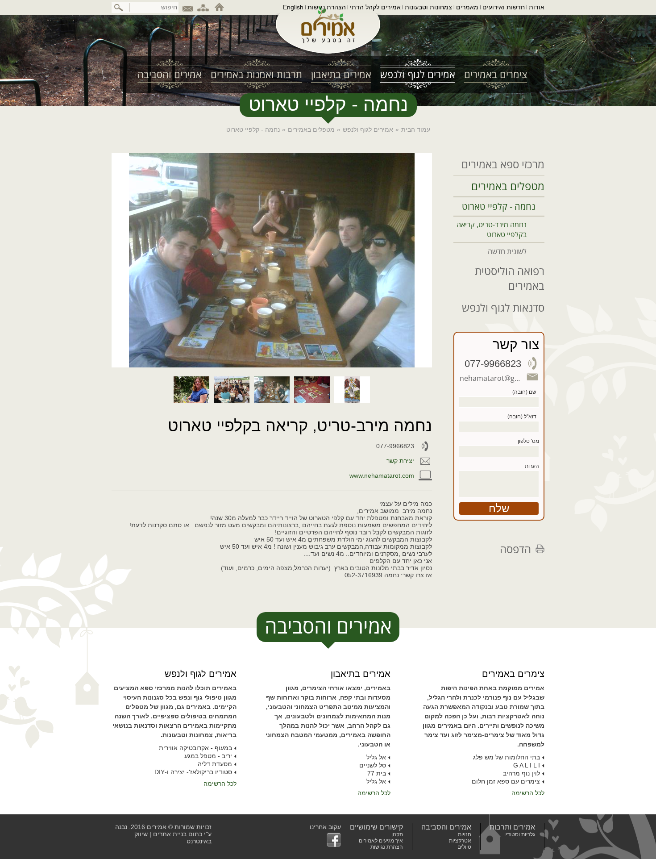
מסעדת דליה (215, 763)
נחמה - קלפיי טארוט (499, 206)
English (293, 7)
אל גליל (376, 757)
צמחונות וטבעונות (428, 7)
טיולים (464, 847)
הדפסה (515, 549)
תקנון (397, 834)
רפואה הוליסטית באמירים (509, 278)
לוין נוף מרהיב (521, 773)
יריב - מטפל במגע (208, 755)
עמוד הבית (415, 129)
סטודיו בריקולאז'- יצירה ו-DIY (193, 772)
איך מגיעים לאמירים (381, 841)
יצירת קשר (400, 460)
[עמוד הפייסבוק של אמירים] (325, 840)
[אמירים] (328, 33)
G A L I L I (526, 765)
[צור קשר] (187, 7)
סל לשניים (372, 765)
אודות (536, 7)
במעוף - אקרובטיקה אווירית (195, 747)
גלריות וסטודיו (519, 834)
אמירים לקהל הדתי (375, 7)
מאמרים (467, 7)
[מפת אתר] (203, 7)
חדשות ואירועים (503, 7)
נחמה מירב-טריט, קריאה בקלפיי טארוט (492, 229)
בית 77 (376, 773)
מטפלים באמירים (311, 129)
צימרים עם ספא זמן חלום (506, 781)
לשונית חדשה (507, 251)
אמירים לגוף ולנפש (368, 129)
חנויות (464, 834)
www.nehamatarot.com (381, 475)
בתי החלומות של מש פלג (506, 757)
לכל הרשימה (527, 792)
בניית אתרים (170, 834)
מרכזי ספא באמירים (502, 164)
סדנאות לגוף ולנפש (503, 307)
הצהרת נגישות (326, 7)
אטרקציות (460, 841)
